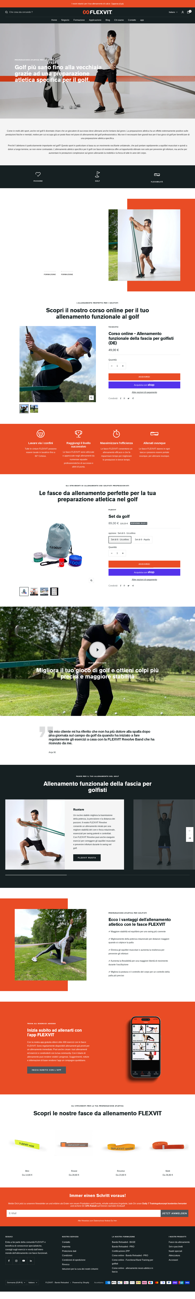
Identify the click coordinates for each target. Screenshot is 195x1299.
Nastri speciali (175, 1251)
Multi (168, 1171)
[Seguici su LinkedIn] (30, 1260)
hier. (115, 1221)
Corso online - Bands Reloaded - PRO (130, 1255)
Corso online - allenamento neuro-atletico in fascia (132, 1270)
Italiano (172, 12)
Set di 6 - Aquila (142, 539)
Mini (27, 1171)
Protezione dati (69, 1251)
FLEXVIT (112, 510)
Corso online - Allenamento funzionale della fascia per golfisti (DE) (141, 338)
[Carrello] (188, 12)
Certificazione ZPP (121, 1251)
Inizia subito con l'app (46, 1070)
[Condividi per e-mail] (133, 398)
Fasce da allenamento (179, 1242)
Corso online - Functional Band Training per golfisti (132, 1262)
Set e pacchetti (176, 1246)
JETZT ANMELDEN (174, 1213)
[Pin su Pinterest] (124, 398)
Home (54, 20)
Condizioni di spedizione (73, 1260)
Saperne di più (117, 4)
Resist (74, 1171)
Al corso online (58, 258)
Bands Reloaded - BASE (123, 1242)
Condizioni (67, 1255)
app (142, 20)
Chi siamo (119, 20)
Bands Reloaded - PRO (123, 1246)
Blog (108, 20)
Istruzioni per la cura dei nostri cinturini (80, 1269)
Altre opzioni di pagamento (144, 392)
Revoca (65, 1264)
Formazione (79, 20)
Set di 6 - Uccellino (120, 539)
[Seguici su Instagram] (16, 1260)
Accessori (173, 1260)
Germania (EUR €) (15, 1282)
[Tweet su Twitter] (128, 398)
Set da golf (119, 516)
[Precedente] (189, 830)
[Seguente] (189, 838)
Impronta (66, 1246)
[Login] (182, 12)
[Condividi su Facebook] (120, 398)
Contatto (132, 20)
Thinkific (113, 327)
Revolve (121, 1171)
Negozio (65, 20)
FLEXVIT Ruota (87, 858)
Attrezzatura (174, 1255)
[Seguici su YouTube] (23, 1260)
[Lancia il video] (97, 650)
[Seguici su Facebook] (9, 1260)
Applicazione (95, 20)
